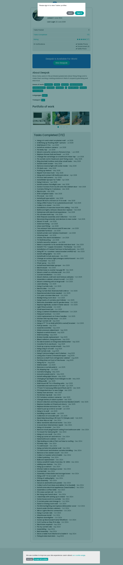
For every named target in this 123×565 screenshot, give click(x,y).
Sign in (79, 13)
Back (70, 13)
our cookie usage (78, 555)
